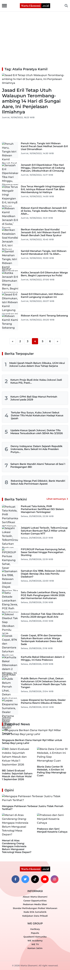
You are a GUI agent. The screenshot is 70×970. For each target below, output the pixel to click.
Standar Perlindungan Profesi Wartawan (35, 908)
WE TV (35, 944)
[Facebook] (15, 879)
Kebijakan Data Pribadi (35, 915)
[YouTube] (45, 879)
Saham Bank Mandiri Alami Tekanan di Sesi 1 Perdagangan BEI (37, 465)
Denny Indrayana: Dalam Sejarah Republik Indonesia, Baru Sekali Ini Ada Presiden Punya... (37, 449)
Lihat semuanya (56, 498)
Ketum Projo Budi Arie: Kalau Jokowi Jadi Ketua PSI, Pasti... (36, 381)
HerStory (35, 929)
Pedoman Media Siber (35, 904)
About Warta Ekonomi (35, 896)
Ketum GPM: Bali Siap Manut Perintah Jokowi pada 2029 (33, 398)
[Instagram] (54, 879)
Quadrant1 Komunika (35, 936)
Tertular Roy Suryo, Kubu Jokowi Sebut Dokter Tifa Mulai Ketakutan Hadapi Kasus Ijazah (37, 415)
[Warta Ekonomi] (35, 5)
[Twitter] (25, 879)
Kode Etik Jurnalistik (35, 912)
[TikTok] (35, 879)
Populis (35, 933)
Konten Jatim (35, 948)
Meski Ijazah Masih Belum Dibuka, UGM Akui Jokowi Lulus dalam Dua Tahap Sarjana (37, 364)
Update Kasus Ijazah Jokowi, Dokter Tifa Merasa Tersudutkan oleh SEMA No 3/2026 (36, 432)
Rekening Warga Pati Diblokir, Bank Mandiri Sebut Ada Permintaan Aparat (38, 482)
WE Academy (35, 940)
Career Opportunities (35, 900)
